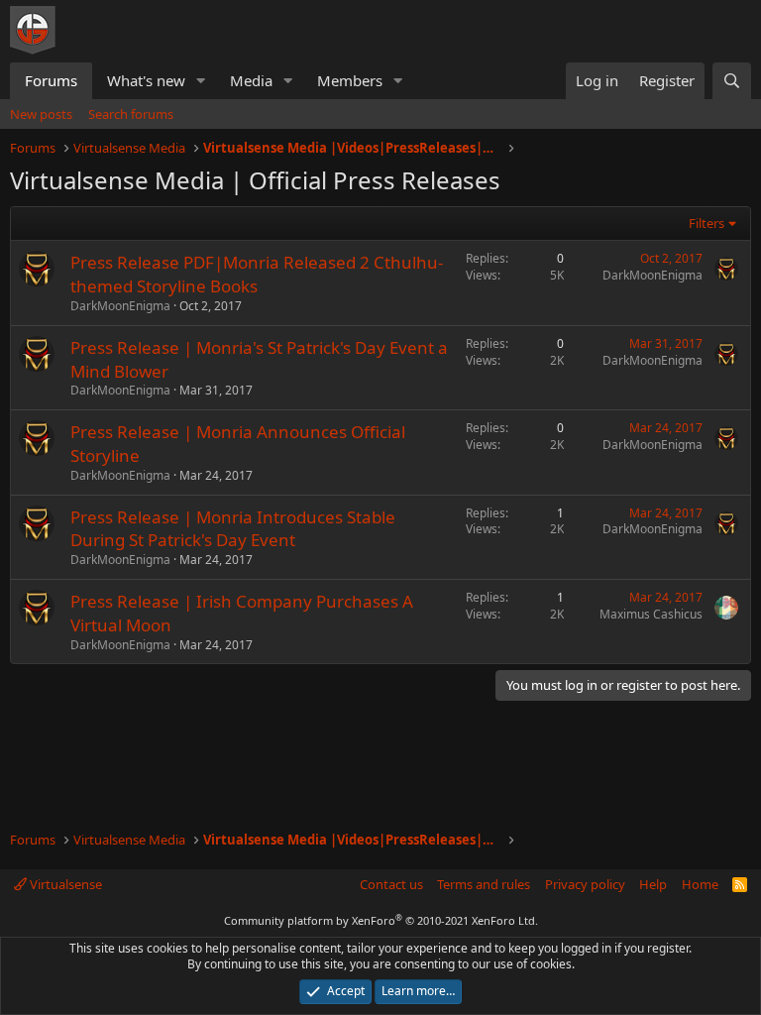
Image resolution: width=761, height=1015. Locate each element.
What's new (146, 80)
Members (349, 80)
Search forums (130, 114)
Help (653, 884)
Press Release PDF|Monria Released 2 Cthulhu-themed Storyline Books (256, 274)
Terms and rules (483, 884)
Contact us (391, 884)
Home (700, 884)
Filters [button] (706, 223)
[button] (201, 80)
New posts (41, 114)
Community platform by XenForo (381, 920)
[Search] (731, 80)
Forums (51, 80)
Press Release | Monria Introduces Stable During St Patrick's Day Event (232, 529)
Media (251, 80)
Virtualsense (64, 884)
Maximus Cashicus (651, 614)
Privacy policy (585, 884)
